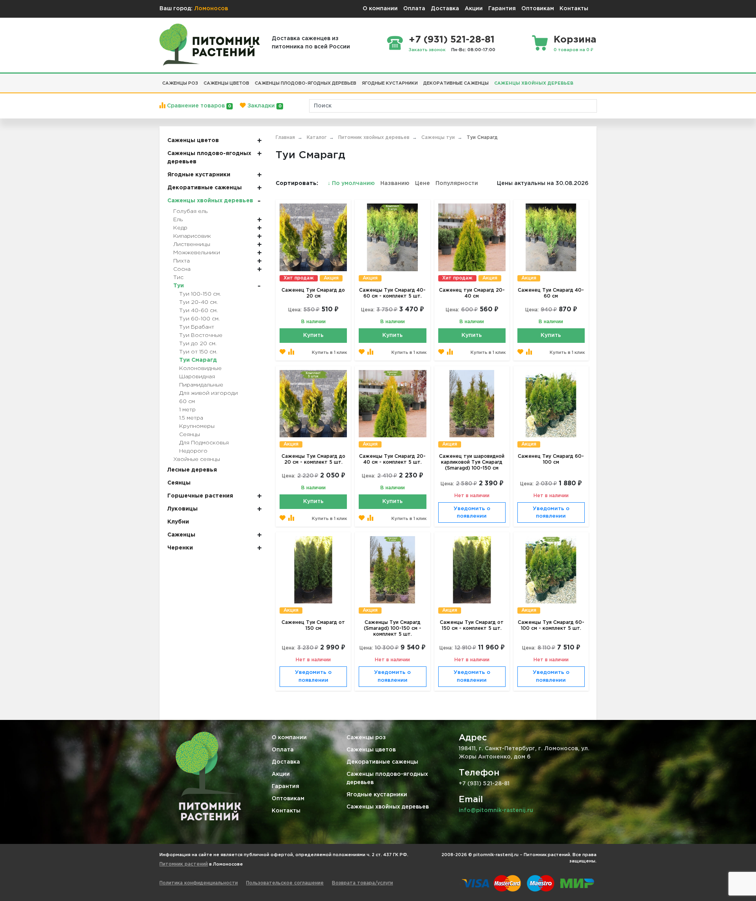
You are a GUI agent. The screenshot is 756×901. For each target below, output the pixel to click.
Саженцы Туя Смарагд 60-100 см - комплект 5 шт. (551, 625)
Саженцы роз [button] (180, 83)
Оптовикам (537, 8)
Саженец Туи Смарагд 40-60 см (551, 293)
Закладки (263, 106)
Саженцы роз (366, 737)
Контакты (574, 8)
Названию (395, 183)
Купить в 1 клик (329, 353)
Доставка (445, 8)
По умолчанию (352, 183)
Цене (422, 183)
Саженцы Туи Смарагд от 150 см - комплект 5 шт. (472, 625)
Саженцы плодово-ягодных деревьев (387, 778)
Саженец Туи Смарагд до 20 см (313, 293)
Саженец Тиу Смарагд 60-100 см (551, 459)
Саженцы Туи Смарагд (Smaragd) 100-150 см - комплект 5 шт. (392, 628)
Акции (474, 8)
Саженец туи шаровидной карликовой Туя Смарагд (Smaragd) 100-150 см (471, 462)
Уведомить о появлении (472, 513)
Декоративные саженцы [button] (456, 83)
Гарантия (502, 8)
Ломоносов (211, 8)
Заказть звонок (427, 50)
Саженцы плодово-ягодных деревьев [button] (305, 83)
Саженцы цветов (371, 749)
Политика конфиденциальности (198, 883)
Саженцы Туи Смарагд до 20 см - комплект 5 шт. (313, 459)
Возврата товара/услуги (362, 883)
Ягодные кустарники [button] (390, 83)
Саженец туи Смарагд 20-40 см (472, 293)
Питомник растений (183, 864)
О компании (380, 8)
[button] (579, 80)
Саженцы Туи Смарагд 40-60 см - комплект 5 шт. (392, 293)
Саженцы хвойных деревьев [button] (533, 83)
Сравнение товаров (198, 106)
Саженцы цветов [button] (226, 83)
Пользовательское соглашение (285, 883)
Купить (313, 335)
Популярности (456, 183)
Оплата (414, 8)
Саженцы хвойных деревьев (387, 807)
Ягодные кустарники (376, 794)
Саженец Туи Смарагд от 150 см (313, 625)
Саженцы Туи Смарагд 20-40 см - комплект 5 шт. (392, 459)
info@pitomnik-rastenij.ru (496, 810)
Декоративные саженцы (382, 762)
